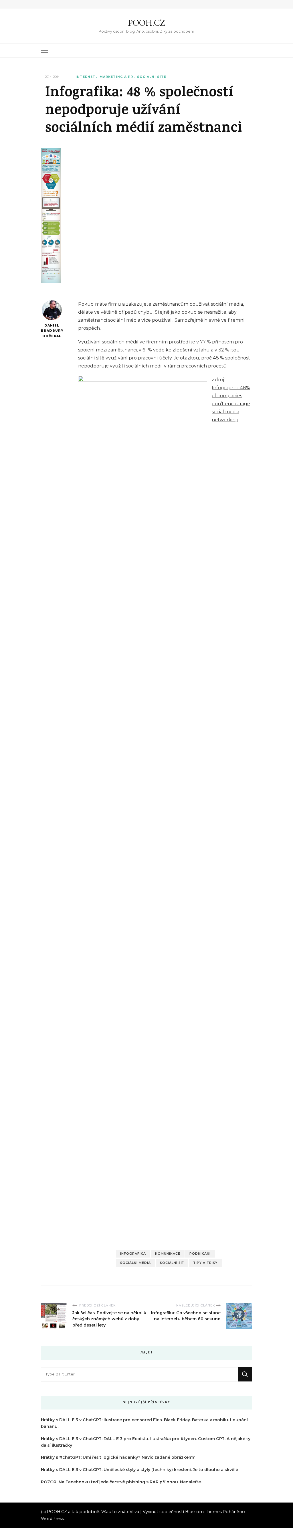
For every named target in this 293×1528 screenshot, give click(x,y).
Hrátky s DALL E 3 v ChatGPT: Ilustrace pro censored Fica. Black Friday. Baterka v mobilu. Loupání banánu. (144, 1423)
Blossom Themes (203, 1511)
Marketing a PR (116, 77)
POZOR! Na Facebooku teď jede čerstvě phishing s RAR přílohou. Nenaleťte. (121, 1481)
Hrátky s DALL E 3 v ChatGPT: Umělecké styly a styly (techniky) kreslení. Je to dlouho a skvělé (139, 1469)
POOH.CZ (146, 22)
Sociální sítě (151, 77)
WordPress (52, 1518)
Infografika (133, 1254)
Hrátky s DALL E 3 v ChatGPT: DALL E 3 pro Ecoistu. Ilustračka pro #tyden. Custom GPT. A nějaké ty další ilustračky (145, 1442)
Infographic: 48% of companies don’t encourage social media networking (231, 403)
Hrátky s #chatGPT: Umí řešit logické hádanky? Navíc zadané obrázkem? (118, 1457)
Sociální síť (172, 1263)
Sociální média (135, 1263)
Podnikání (200, 1254)
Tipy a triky (205, 1263)
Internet (86, 77)
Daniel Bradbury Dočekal (51, 331)
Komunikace (167, 1254)
